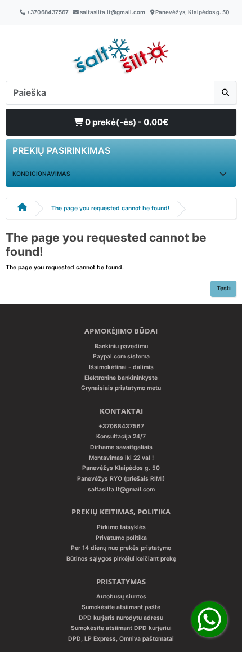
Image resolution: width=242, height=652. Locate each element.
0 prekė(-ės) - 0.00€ (125, 122)
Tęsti (224, 288)
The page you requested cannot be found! (110, 208)
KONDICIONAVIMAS (41, 174)
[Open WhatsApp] (209, 619)
